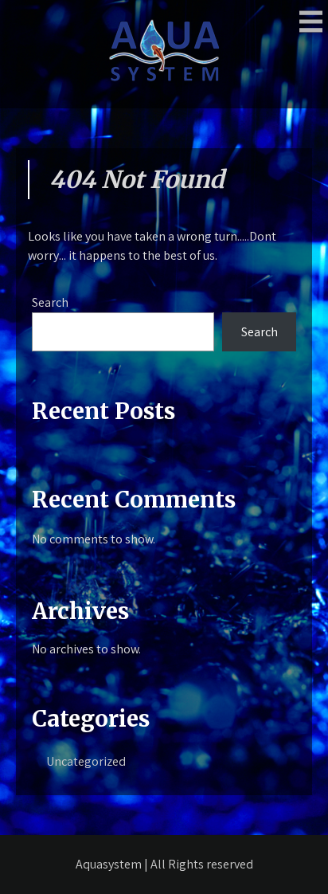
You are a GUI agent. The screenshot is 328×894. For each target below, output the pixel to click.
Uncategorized (86, 761)
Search (50, 302)
